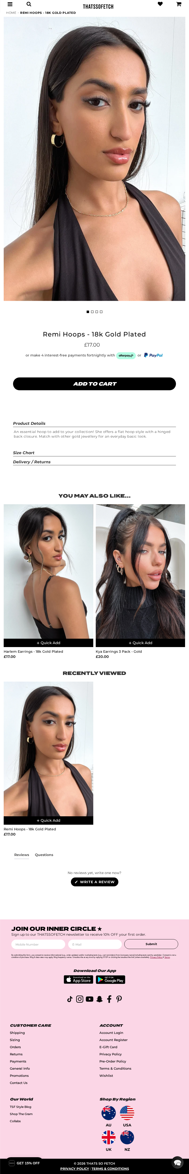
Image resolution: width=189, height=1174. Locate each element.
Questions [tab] (44, 855)
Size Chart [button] (23, 452)
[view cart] (179, 4)
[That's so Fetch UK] (108, 1137)
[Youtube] (89, 1000)
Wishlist (106, 1076)
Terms (167, 957)
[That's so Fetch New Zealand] (127, 1137)
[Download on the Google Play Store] (110, 982)
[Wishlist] (160, 4)
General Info (20, 1068)
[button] (177, 1162)
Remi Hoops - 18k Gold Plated (48, 13)
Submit (151, 944)
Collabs (15, 1121)
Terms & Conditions (115, 1068)
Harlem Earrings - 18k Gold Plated (33, 652)
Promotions (19, 1076)
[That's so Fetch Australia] (108, 1113)
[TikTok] (70, 1000)
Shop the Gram (21, 1114)
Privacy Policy (110, 1054)
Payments (18, 1061)
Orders (15, 1047)
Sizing (15, 1040)
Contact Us (19, 1083)
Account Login (111, 1033)
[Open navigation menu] (10, 4)
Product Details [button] (29, 423)
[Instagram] (80, 1000)
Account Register (113, 1040)
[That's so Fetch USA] (127, 1113)
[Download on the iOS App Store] (78, 982)
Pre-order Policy (112, 1061)
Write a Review (98, 882)
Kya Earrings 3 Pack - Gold (119, 652)
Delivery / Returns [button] (32, 462)
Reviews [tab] (21, 855)
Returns (16, 1054)
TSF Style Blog (20, 1107)
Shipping (17, 1033)
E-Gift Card (108, 1047)
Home (11, 13)
